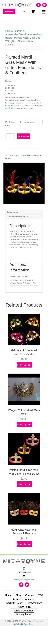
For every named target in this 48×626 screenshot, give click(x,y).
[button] (9, 11)
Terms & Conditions (24, 610)
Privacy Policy (34, 602)
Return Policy (24, 606)
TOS (40, 595)
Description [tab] (12, 212)
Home (8, 31)
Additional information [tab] (17, 217)
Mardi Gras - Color (10, 124)
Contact (29, 595)
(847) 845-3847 (24, 572)
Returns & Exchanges (24, 599)
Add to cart (23, 136)
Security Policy (14, 602)
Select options (24, 365)
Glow (18, 595)
